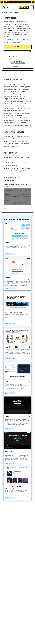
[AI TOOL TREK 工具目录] (5, 7)
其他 (10, 12)
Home (5, 12)
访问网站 (16, 47)
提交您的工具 (23, 7)
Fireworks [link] (16, 12)
